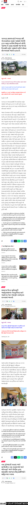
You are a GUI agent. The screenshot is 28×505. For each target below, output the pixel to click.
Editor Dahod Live (8, 57)
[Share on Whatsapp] (9, 54)
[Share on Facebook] (5, 54)
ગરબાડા (3, 7)
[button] (2, 1)
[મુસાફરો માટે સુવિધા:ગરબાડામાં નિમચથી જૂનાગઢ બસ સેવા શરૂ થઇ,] (23, 250)
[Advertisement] (14, 23)
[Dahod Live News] (5, 1)
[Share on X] (7, 54)
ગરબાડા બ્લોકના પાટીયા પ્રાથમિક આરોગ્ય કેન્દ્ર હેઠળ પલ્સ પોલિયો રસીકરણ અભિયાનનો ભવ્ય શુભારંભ (9, 267)
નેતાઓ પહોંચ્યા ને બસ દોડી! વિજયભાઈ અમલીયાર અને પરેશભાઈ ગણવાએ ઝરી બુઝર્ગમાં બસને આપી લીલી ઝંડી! (13, 224)
